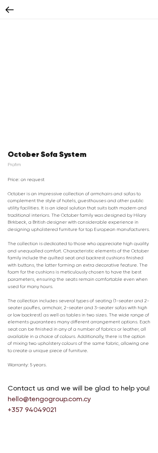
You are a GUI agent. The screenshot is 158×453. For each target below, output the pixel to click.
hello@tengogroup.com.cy (49, 399)
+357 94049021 (32, 409)
